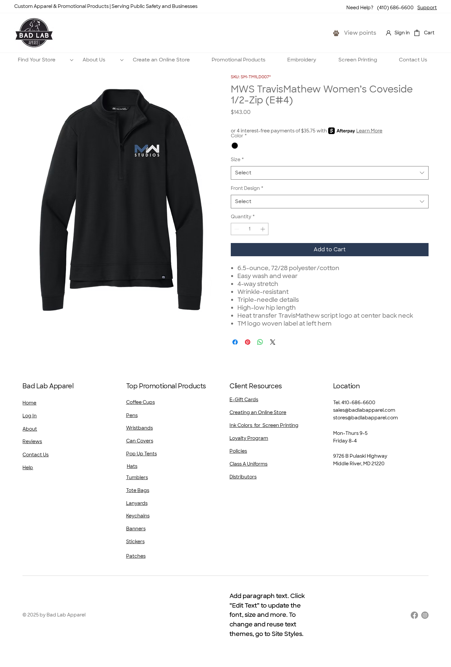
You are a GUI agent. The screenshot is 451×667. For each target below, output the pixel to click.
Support (427, 8)
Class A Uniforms (248, 464)
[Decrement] (236, 229)
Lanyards (137, 503)
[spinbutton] (249, 229)
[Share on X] (273, 342)
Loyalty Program (248, 438)
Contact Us (35, 455)
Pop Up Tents (141, 454)
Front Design (247, 188)
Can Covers (139, 441)
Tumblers (137, 477)
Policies (238, 451)
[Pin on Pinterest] (248, 342)
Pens (132, 415)
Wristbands (139, 428)
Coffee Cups (140, 402)
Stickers (135, 541)
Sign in (402, 33)
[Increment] (263, 229)
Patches (136, 556)
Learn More (369, 131)
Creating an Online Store (257, 412)
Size (237, 159)
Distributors (243, 477)
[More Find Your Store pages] (71, 60)
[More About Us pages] (121, 60)
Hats (132, 466)
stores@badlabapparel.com (365, 418)
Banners (136, 529)
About (29, 429)
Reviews (32, 441)
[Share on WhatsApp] (260, 342)
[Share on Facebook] (235, 342)
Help (27, 468)
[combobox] (330, 173)
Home (29, 403)
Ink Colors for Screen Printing (263, 425)
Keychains (138, 516)
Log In (29, 416)
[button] (416, 32)
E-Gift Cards (243, 400)
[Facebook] (414, 615)
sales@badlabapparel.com (364, 410)
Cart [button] (429, 33)
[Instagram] (425, 615)
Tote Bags (137, 490)
